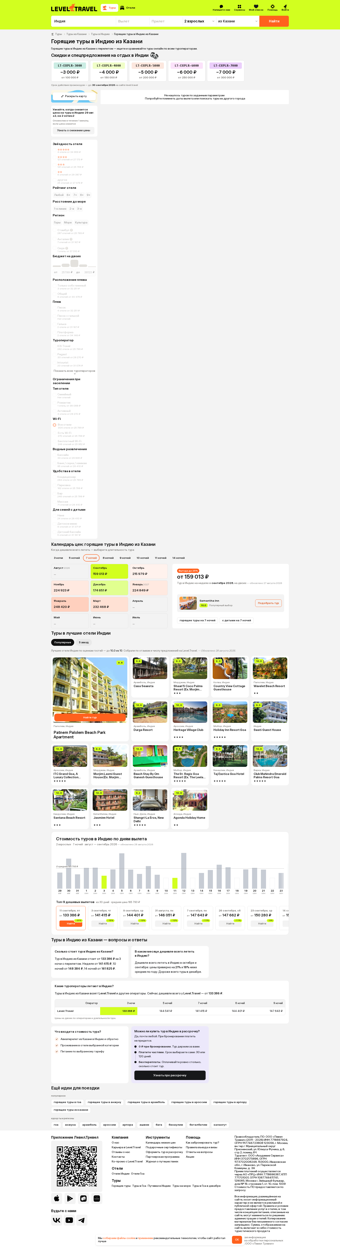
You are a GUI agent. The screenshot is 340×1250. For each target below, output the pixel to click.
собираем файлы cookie (119, 1238)
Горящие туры (121, 1186)
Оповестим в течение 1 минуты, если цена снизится (71, 122)
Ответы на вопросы (199, 1152)
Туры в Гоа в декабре (206, 1186)
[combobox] (83, 21)
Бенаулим (176, 1124)
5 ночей (74, 558)
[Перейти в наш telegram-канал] (81, 1220)
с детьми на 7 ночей (236, 620)
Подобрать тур (268, 603)
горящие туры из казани (71, 1109)
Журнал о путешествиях (162, 1161)
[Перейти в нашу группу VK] (56, 1220)
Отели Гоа (137, 1173)
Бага (159, 1124)
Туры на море (181, 1186)
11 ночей (160, 558)
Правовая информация (250, 1237)
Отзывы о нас (121, 1152)
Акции (190, 1156)
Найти (274, 21)
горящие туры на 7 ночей (197, 620)
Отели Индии (120, 1173)
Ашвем (144, 1124)
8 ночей (108, 558)
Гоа (56, 1124)
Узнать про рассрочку (169, 1075)
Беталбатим (198, 1124)
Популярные (62, 642)
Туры (58, 34)
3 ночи (58, 558)
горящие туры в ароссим (189, 1102)
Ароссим (109, 1124)
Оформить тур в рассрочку (164, 1152)
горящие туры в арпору (230, 1102)
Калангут (220, 1124)
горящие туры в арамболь (146, 1102)
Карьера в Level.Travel (126, 1147)
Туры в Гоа (139, 1186)
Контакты (118, 1156)
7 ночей (91, 558)
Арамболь (89, 1124)
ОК (237, 1239)
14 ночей (178, 558)
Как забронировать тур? (202, 1142)
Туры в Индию (100, 34)
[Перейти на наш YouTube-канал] (69, 1220)
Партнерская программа (162, 1156)
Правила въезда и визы (201, 1147)
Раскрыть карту (76, 96)
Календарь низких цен (161, 1142)
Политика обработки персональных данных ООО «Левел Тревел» (259, 1242)
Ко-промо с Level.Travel (127, 1161)
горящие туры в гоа (67, 1102)
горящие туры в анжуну (104, 1102)
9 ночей (125, 558)
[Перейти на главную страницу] (74, 8)
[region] (170, 1007)
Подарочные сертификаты (164, 1147)
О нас (115, 1142)
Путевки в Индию (159, 1186)
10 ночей (143, 558)
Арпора (127, 1124)
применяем (145, 1238)
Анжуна (70, 1124)
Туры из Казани (76, 34)
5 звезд (84, 642)
